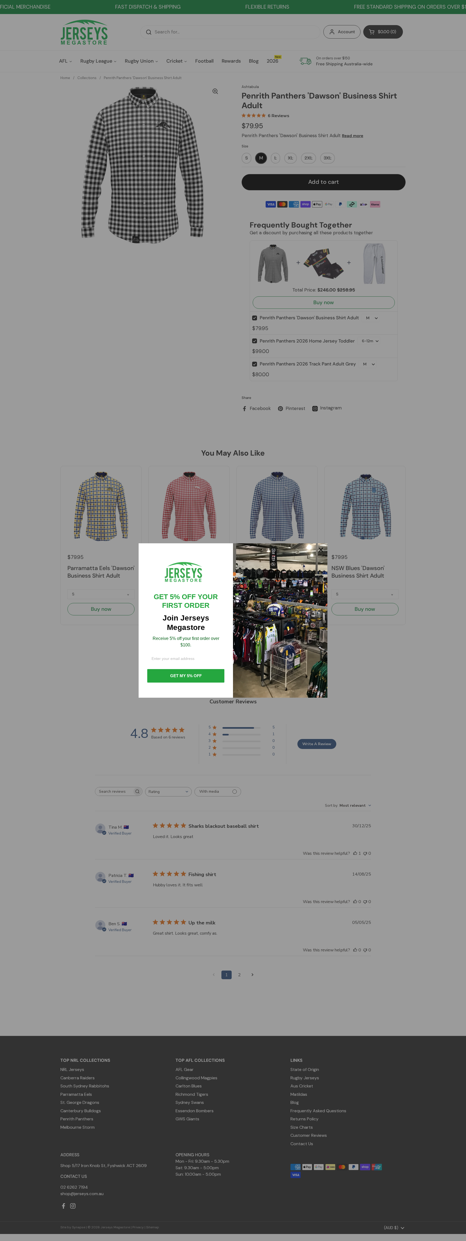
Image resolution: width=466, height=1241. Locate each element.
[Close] (320, 549)
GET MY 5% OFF (186, 675)
